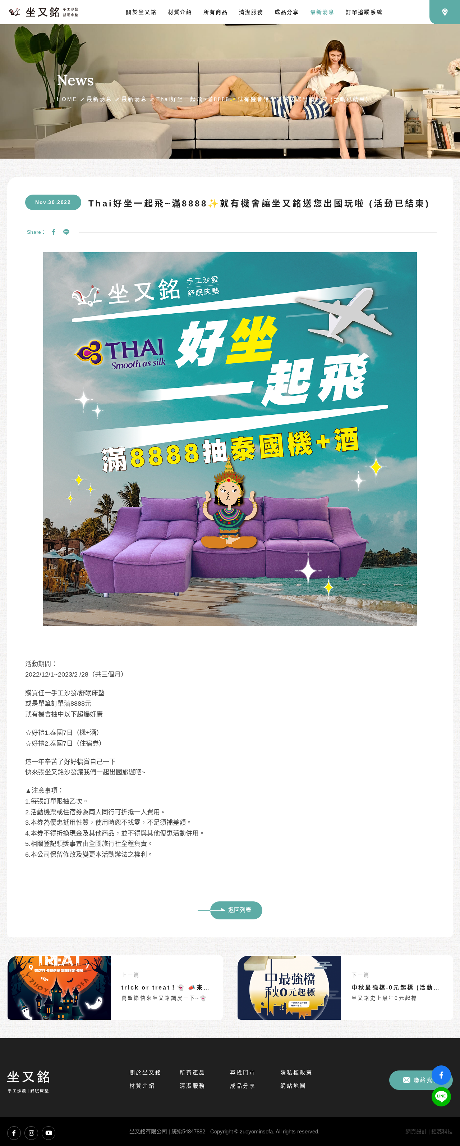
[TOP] (441, 1122)
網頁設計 (416, 1131)
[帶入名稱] (59, 988)
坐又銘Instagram (31, 1133)
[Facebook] (53, 232)
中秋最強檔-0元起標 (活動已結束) (398, 987)
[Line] (66, 232)
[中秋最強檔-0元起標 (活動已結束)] (289, 988)
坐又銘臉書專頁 (14, 1133)
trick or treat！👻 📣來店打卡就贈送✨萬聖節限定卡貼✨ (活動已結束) (168, 987)
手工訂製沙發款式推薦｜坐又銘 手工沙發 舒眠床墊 (43, 12)
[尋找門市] (444, 12)
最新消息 (99, 99)
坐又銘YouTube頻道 (48, 1133)
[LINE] (441, 1096)
